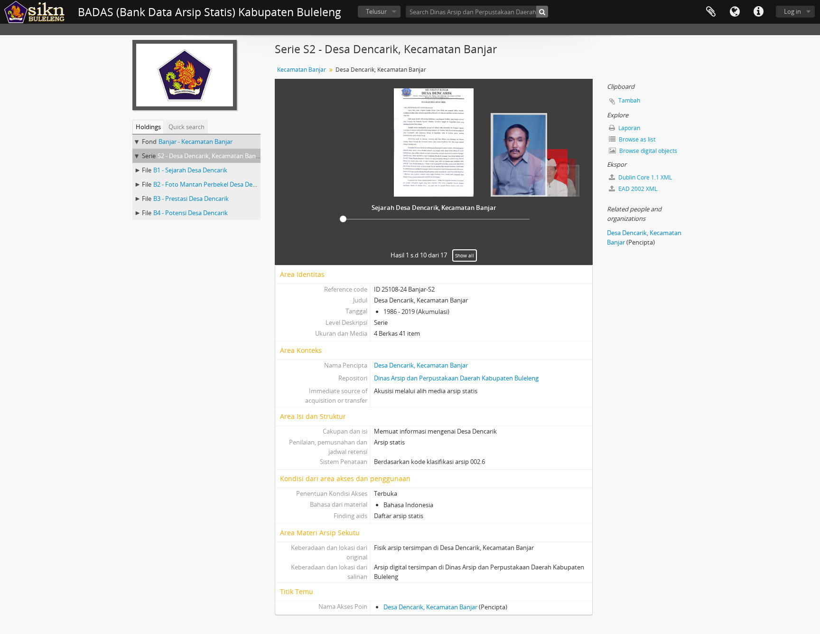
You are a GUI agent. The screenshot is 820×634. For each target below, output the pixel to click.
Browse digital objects (647, 151)
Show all (464, 255)
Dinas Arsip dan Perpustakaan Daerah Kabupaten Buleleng (456, 378)
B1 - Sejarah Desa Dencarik (190, 170)
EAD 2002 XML (637, 189)
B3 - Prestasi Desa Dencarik (191, 198)
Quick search (186, 127)
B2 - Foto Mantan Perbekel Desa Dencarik (211, 184)
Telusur (376, 11)
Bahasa (734, 12)
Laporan (628, 128)
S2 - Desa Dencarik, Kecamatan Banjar (210, 155)
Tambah (629, 100)
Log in (792, 11)
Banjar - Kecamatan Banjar (195, 141)
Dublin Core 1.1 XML (644, 177)
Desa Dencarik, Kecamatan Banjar (421, 365)
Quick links (758, 12)
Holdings (148, 127)
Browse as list (636, 139)
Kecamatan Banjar (301, 70)
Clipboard (711, 12)
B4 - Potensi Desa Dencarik (190, 212)
